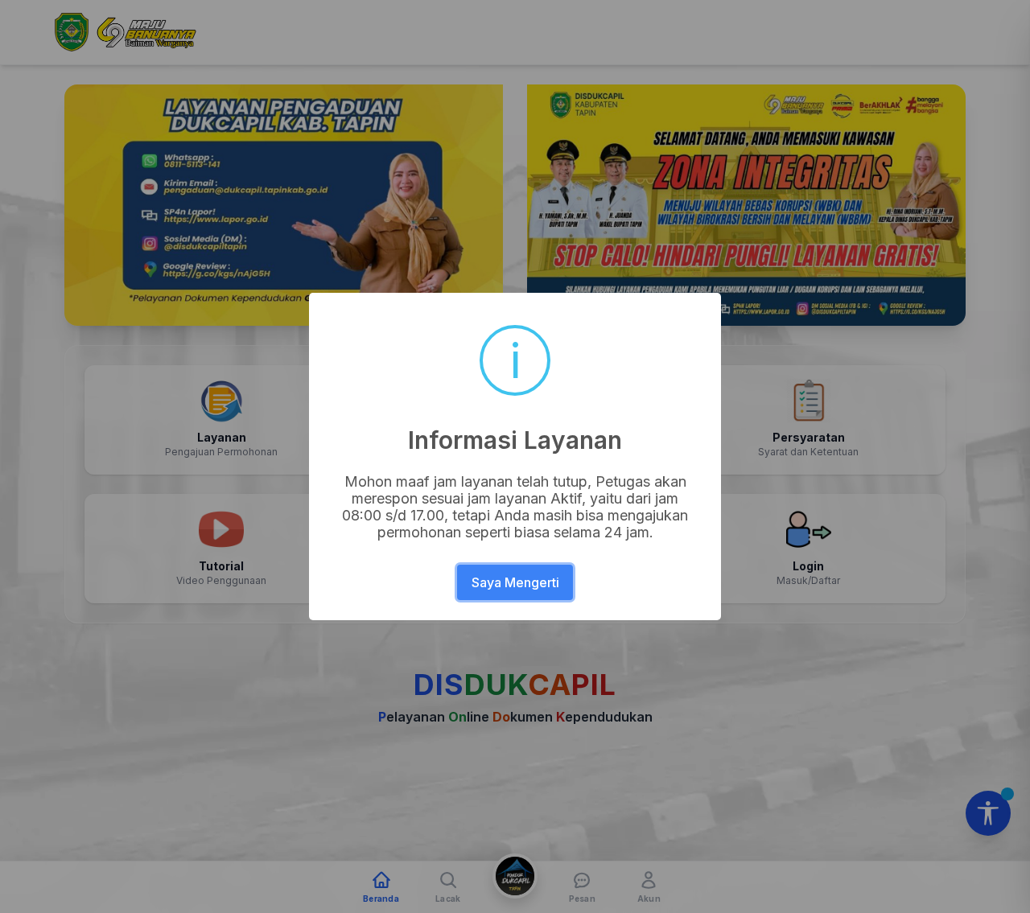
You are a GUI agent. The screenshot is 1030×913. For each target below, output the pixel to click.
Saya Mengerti (515, 582)
